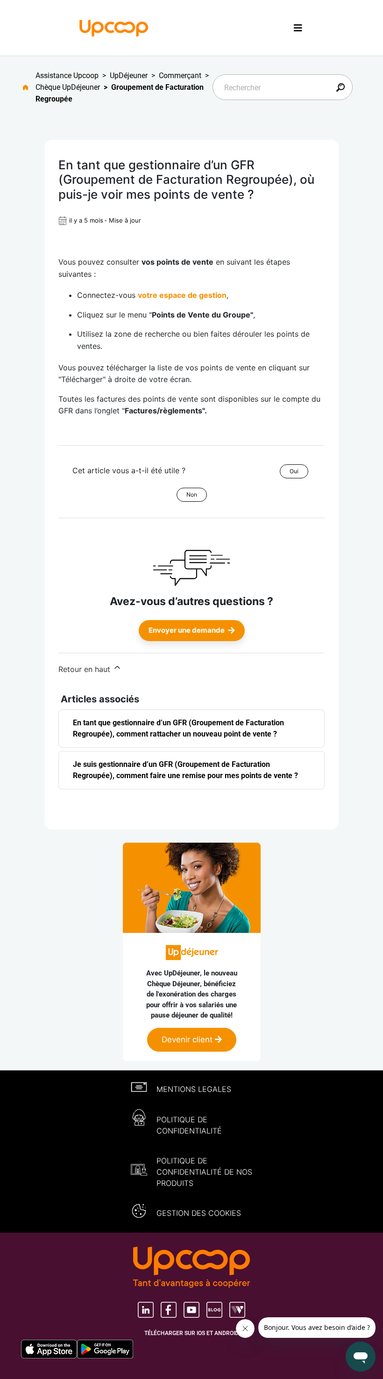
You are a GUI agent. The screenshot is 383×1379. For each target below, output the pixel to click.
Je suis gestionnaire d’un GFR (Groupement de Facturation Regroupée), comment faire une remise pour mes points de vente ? (185, 770)
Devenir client (188, 1039)
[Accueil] (114, 27)
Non (191, 494)
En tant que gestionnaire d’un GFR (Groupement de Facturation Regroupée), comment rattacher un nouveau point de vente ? (178, 728)
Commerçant (180, 75)
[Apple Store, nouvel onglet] (49, 1349)
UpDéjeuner (129, 75)
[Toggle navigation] (298, 28)
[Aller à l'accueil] (29, 87)
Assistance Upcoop (67, 75)
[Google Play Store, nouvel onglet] (105, 1349)
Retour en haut (85, 669)
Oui (294, 471)
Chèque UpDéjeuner (67, 87)
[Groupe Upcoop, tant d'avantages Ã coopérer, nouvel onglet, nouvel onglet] (191, 1268)
